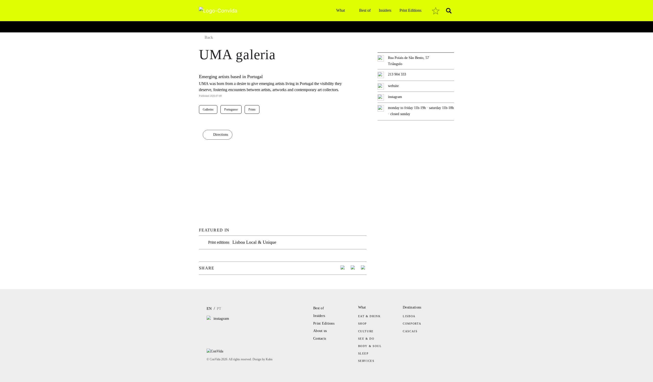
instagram (395, 97)
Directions (220, 135)
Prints (252, 109)
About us (320, 331)
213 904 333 (397, 74)
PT (219, 308)
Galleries (208, 109)
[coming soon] (436, 11)
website (393, 86)
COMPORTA (412, 323)
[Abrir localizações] (203, 25)
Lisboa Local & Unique (254, 242)
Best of (365, 10)
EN (209, 308)
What (340, 10)
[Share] (343, 268)
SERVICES (366, 360)
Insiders (385, 10)
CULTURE (366, 331)
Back (209, 37)
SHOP (362, 323)
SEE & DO (366, 338)
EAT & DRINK (369, 316)
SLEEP (363, 353)
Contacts (319, 338)
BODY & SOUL (370, 346)
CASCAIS (410, 331)
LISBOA (409, 316)
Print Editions (410, 10)
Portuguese (231, 109)
